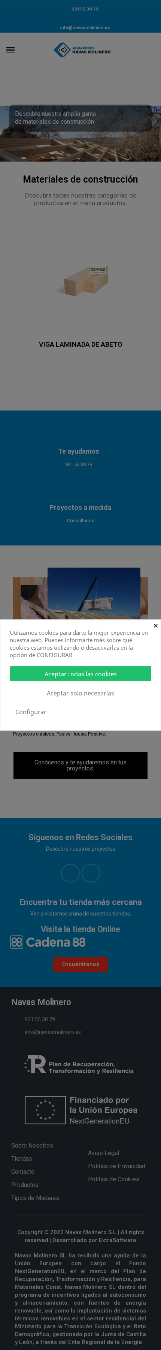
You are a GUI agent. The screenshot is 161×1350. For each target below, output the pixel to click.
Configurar (30, 712)
